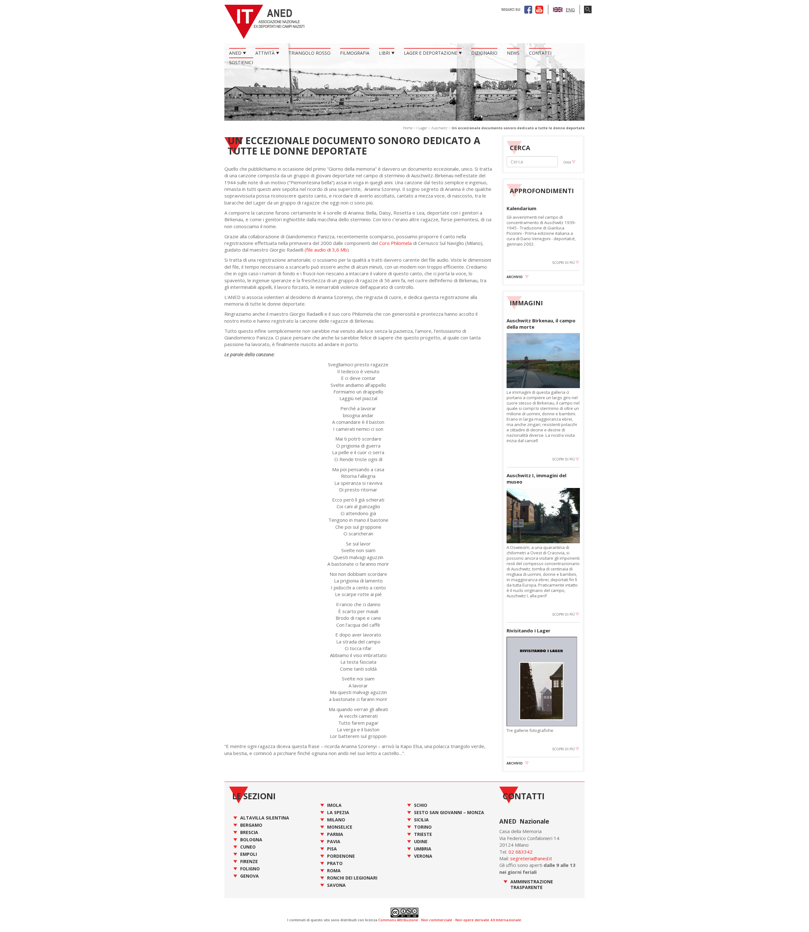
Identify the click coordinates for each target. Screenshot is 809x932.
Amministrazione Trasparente (531, 884)
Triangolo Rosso (310, 53)
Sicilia (421, 820)
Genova (249, 876)
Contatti (540, 53)
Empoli (248, 854)
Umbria (422, 849)
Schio (420, 805)
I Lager (422, 127)
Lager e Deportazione (430, 53)
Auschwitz (439, 127)
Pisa (332, 849)
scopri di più (563, 262)
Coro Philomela (395, 243)
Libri (384, 53)
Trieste (423, 834)
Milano (336, 820)
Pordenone (341, 856)
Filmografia (354, 53)
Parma (335, 834)
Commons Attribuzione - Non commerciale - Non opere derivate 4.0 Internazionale (449, 919)
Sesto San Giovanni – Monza (449, 812)
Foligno (250, 869)
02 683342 (520, 852)
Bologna (251, 840)
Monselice (339, 827)
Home (407, 127)
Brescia (249, 832)
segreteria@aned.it (531, 858)
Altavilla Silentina (264, 818)
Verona (423, 856)
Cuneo (248, 847)
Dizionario (484, 53)
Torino (423, 827)
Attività (265, 53)
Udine (421, 841)
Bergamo (251, 825)
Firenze (249, 861)
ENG (570, 10)
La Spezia (338, 812)
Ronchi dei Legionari (352, 878)
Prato (335, 863)
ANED (235, 53)
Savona (336, 885)
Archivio (515, 277)
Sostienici (241, 62)
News (513, 53)
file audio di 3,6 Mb (326, 250)
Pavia (333, 841)
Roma (334, 871)
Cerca (567, 162)
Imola (334, 805)
